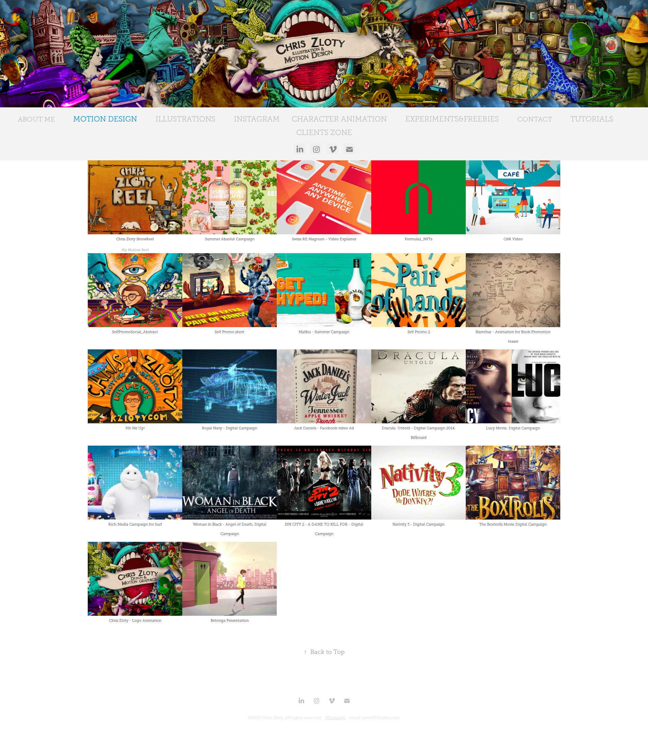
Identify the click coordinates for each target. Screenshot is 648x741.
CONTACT (534, 119)
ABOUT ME (36, 119)
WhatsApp (335, 717)
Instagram (257, 119)
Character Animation (339, 119)
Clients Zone (324, 132)
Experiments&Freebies (452, 119)
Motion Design (105, 119)
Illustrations (185, 119)
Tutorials (591, 119)
